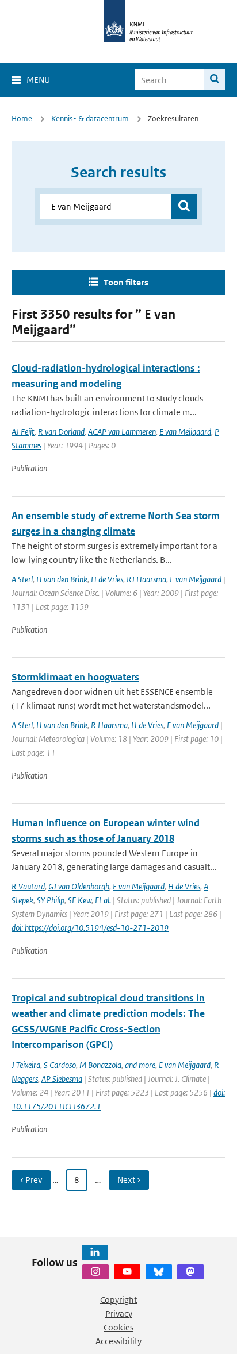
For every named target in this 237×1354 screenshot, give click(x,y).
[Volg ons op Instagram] (95, 1272)
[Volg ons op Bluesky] (158, 1272)
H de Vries (107, 579)
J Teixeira (26, 1064)
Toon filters (126, 282)
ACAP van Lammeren (122, 431)
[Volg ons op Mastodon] (190, 1272)
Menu (38, 79)
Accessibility (118, 1341)
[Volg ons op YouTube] (127, 1272)
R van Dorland (61, 431)
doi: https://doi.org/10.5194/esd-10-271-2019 (90, 927)
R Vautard (28, 886)
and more (140, 1064)
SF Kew (79, 900)
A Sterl (22, 579)
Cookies (118, 1327)
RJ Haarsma (146, 579)
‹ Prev (31, 1179)
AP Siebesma (61, 1078)
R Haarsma (109, 724)
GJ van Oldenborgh (78, 886)
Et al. (103, 900)
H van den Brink (61, 579)
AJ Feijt (23, 431)
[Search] (214, 79)
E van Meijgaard (185, 431)
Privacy (118, 1313)
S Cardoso (60, 1064)
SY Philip (50, 900)
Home (22, 118)
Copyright (118, 1299)
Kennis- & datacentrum (90, 118)
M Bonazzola (100, 1064)
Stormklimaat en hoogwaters (75, 677)
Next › (128, 1179)
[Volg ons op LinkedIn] (94, 1252)
